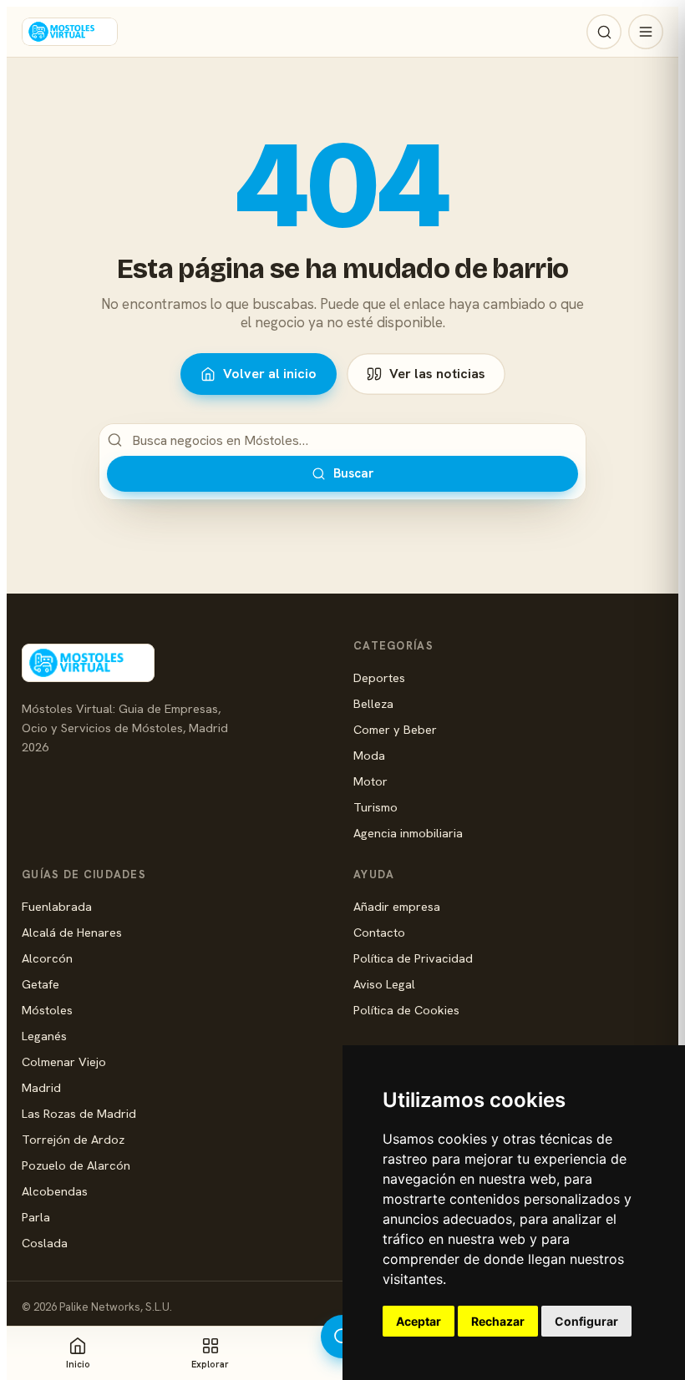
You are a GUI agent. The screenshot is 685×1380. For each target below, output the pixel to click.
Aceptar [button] (418, 1321)
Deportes (379, 677)
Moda (369, 755)
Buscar (353, 473)
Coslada (45, 1243)
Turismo (375, 807)
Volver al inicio (270, 373)
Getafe (40, 984)
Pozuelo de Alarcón (76, 1165)
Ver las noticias (437, 373)
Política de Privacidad (413, 958)
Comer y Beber (395, 729)
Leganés (44, 1036)
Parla (36, 1217)
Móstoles (47, 1010)
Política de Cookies (406, 1010)
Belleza (373, 703)
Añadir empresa (396, 906)
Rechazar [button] (498, 1321)
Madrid (41, 1087)
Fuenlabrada (57, 906)
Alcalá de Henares (72, 932)
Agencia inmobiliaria (408, 833)
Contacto (379, 932)
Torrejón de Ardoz (73, 1139)
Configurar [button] (586, 1321)
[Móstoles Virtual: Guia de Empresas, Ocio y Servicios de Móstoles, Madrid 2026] (70, 32)
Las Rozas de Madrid (79, 1113)
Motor (370, 781)
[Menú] (645, 31)
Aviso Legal (384, 984)
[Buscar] (604, 31)
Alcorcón (47, 958)
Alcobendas (55, 1191)
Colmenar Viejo (64, 1061)
